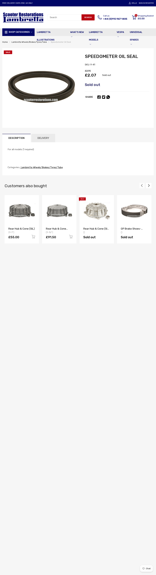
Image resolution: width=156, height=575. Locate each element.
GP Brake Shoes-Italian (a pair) (131, 230)
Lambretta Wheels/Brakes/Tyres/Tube (41, 167)
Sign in (142, 3)
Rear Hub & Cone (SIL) (21, 228)
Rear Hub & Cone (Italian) (56, 230)
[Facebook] (99, 97)
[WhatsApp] (108, 97)
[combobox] (64, 17)
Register (149, 3)
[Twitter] (103, 97)
